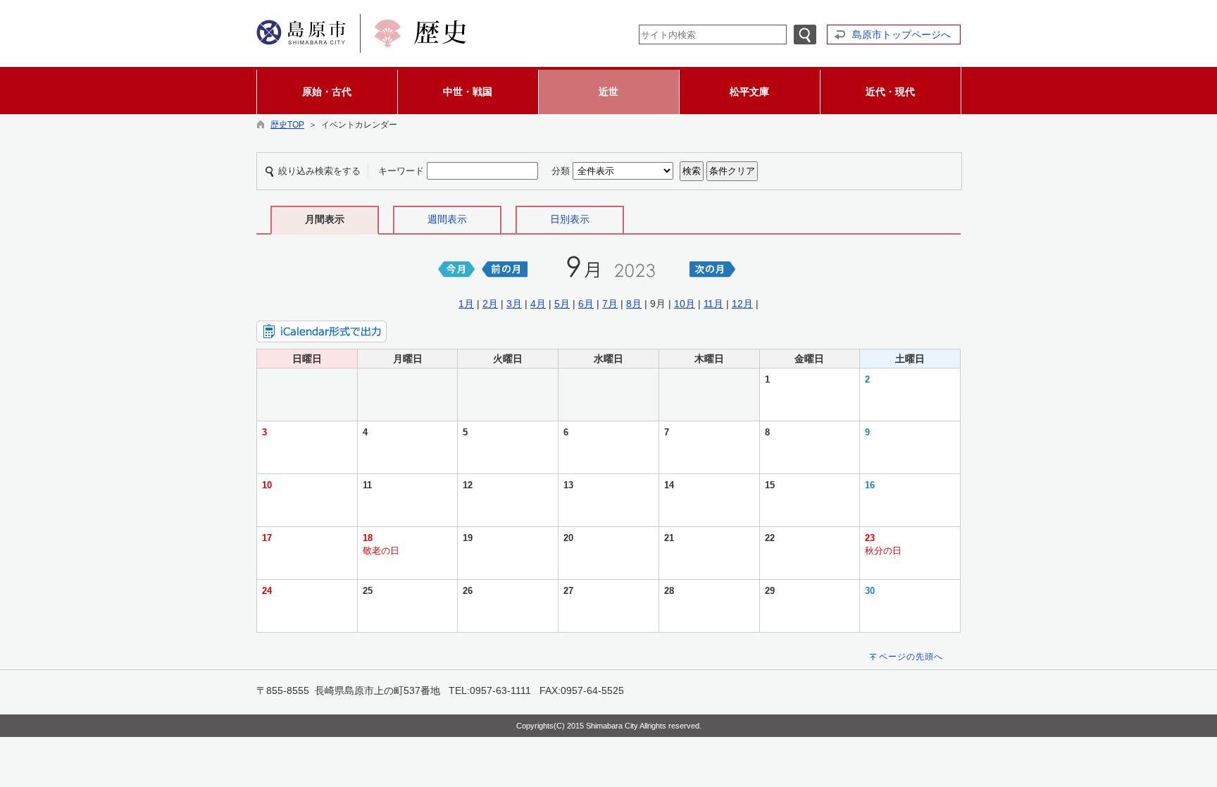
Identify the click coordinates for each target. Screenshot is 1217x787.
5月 (562, 303)
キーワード (401, 171)
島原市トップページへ (901, 34)
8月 (634, 303)
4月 (538, 303)
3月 (514, 303)
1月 (466, 303)
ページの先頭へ (911, 656)
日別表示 (569, 219)
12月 (742, 303)
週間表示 (447, 219)
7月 (610, 303)
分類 (560, 171)
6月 (586, 303)
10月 (684, 303)
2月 (490, 303)
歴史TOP (287, 125)
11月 (713, 303)
